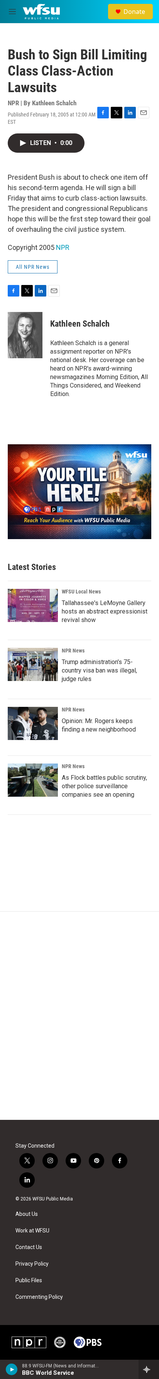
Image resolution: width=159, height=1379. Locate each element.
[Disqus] (79, 1015)
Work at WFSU (32, 1231)
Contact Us (28, 1247)
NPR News (73, 650)
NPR (62, 247)
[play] (12, 1369)
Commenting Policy (39, 1297)
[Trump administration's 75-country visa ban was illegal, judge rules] (33, 664)
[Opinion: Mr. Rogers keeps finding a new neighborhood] (33, 723)
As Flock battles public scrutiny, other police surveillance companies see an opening (104, 786)
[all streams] (149, 1369)
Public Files (28, 1280)
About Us (26, 1214)
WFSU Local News (81, 591)
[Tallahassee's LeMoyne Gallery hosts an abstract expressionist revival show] (33, 605)
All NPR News (32, 267)
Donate (134, 11)
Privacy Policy (32, 1264)
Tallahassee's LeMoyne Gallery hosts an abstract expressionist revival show (104, 611)
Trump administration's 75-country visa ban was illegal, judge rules (99, 670)
